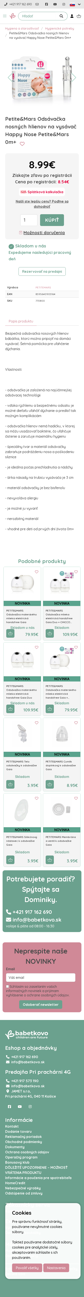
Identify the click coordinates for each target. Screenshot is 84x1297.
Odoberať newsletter (41, 1004)
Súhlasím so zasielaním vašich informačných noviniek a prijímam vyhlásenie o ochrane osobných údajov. (38, 990)
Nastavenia (56, 1268)
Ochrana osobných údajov (27, 1152)
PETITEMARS (43, 287)
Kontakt (12, 1126)
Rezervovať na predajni (42, 271)
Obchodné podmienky (23, 1142)
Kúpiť (52, 220)
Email (10, 969)
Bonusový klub (17, 1162)
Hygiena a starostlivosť (22, 28)
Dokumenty (15, 1147)
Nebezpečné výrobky (23, 1188)
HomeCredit (15, 1183)
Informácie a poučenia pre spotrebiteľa (38, 1178)
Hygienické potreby (59, 28)
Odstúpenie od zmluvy (23, 1193)
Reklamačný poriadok (23, 1136)
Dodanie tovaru (18, 1131)
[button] (4, 16)
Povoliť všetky (27, 1268)
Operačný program (21, 1157)
